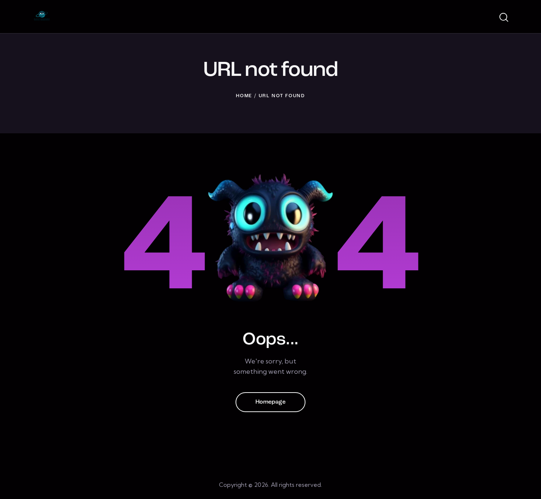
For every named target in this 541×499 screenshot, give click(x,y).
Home (244, 96)
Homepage (270, 402)
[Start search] (503, 18)
